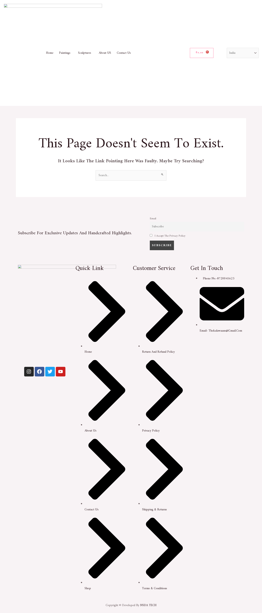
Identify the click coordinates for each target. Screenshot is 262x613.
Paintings (64, 53)
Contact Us (124, 53)
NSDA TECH (148, 605)
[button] (65, 53)
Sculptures (84, 53)
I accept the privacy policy (169, 235)
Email (153, 218)
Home (49, 53)
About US (105, 53)
